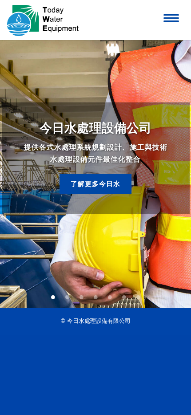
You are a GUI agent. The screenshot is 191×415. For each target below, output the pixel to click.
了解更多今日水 (95, 183)
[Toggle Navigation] (170, 16)
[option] (95, 174)
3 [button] (81, 295)
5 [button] (109, 295)
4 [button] (95, 295)
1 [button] (53, 295)
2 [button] (67, 295)
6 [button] (124, 295)
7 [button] (138, 295)
